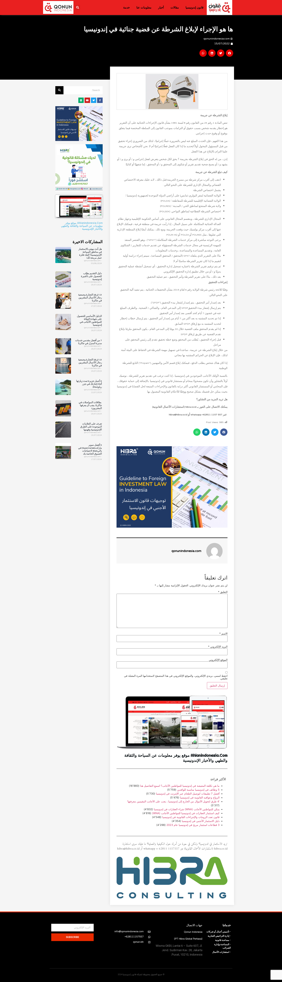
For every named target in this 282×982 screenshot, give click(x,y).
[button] (77, 7)
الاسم (223, 633)
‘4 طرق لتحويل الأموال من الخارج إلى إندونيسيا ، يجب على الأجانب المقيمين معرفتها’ (173, 801)
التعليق (222, 592)
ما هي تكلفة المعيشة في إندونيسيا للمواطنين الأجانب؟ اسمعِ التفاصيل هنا (179, 785)
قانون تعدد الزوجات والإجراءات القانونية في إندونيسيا (190, 817)
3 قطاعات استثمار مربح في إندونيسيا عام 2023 (192, 825)
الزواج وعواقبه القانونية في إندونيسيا (199, 797)
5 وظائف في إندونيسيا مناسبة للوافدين (198, 789)
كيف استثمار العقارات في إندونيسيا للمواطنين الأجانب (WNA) (185, 813)
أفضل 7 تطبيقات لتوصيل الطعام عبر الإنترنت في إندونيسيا (187, 793)
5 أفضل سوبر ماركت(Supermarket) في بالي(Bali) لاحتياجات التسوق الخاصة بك (90, 450)
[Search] (59, 90)
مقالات (175, 7)
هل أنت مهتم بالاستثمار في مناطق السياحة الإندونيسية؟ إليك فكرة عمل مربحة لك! (90, 254)
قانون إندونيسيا (195, 7)
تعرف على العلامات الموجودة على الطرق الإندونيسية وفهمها (91, 426)
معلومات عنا (143, 7)
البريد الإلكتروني (217, 646)
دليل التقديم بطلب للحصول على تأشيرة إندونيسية (91, 276)
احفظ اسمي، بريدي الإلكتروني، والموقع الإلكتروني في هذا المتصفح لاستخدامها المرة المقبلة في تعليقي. (175, 677)
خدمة (126, 7)
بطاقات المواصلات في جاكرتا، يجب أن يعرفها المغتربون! (90, 405)
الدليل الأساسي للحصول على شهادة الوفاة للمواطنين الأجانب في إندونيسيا (89, 321)
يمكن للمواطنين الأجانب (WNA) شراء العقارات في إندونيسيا (186, 809)
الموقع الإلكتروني (218, 659)
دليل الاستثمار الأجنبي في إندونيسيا (200, 821)
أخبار (161, 7)
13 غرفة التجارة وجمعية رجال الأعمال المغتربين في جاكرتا (90, 297)
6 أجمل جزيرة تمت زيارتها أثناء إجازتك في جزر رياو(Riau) (89, 384)
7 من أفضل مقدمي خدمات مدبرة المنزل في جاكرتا (88, 342)
